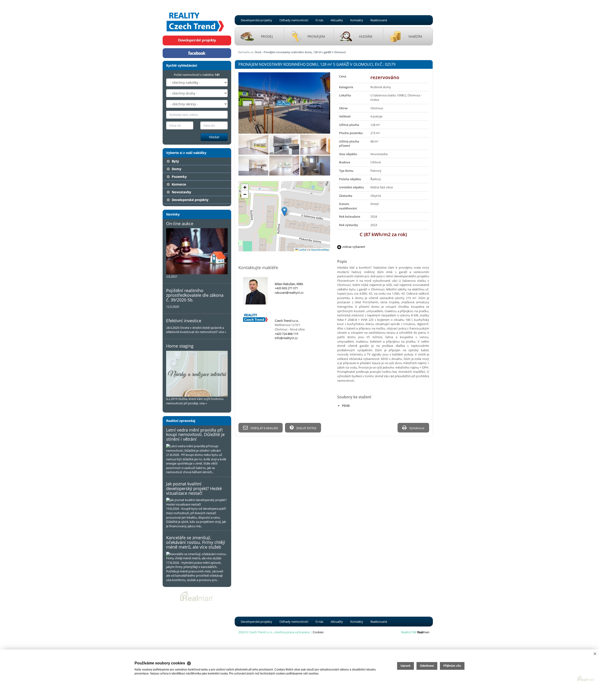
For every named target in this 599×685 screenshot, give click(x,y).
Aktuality (337, 20)
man (423, 632)
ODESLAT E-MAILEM (264, 428)
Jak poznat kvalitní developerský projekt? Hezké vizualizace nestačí (194, 488)
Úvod (258, 52)
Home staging (180, 346)
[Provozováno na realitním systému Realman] (196, 596)
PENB (346, 405)
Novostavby (181, 192)
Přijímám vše (452, 665)
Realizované (378, 20)
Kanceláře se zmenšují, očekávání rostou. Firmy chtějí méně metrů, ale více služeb (195, 542)
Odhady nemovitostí (293, 20)
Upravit (405, 665)
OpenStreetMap (320, 249)
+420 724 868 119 (286, 334)
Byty (175, 161)
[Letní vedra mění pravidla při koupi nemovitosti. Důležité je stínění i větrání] (197, 448)
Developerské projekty (256, 20)
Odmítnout (427, 665)
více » (222, 332)
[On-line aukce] (197, 251)
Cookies (318, 632)
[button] (284, 211)
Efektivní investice (183, 320)
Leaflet (302, 249)
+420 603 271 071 (286, 288)
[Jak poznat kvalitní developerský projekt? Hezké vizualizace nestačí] (197, 502)
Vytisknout (416, 428)
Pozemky (179, 176)
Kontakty (356, 20)
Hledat (214, 137)
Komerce (178, 184)
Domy (176, 169)
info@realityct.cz (286, 338)
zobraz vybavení (353, 247)
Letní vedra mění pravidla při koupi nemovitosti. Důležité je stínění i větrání (195, 434)
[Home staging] (197, 374)
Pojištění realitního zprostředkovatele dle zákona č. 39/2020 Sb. (194, 295)
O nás (319, 20)
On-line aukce (179, 223)
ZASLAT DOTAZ (306, 428)
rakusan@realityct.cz (289, 292)
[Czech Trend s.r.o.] (195, 17)
